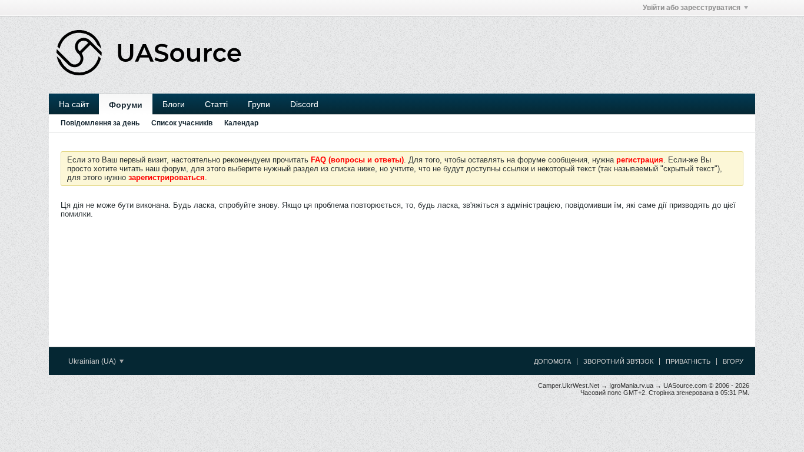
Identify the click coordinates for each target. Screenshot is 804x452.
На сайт (74, 104)
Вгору (733, 361)
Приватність (688, 361)
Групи (259, 104)
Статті (216, 104)
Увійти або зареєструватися (691, 8)
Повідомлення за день (100, 123)
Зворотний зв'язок (618, 361)
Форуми (125, 104)
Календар (241, 123)
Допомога (552, 361)
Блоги (173, 104)
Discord (304, 104)
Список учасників (181, 123)
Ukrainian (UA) (93, 361)
